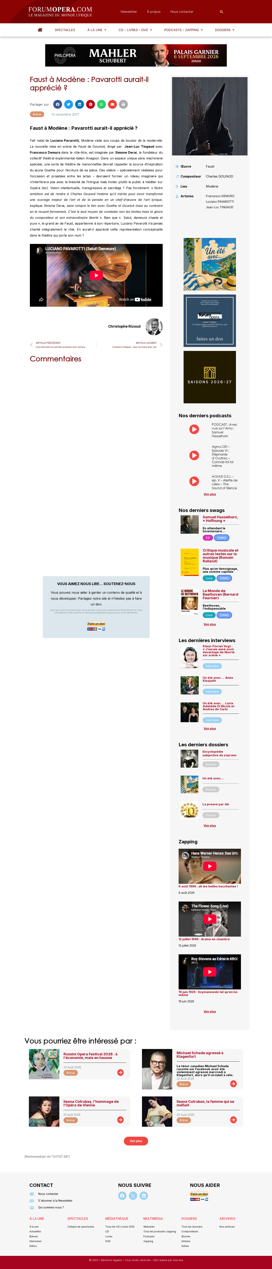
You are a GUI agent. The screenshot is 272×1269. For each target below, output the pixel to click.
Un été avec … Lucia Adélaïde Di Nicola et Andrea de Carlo (218, 706)
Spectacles (65, 30)
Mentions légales (112, 1260)
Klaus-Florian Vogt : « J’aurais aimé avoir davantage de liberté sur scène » (219, 650)
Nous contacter (181, 12)
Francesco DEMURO (220, 196)
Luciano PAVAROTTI (220, 201)
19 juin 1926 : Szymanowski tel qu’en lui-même (208, 993)
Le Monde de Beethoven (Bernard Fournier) (220, 594)
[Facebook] (122, 1195)
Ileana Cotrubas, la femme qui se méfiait (205, 1103)
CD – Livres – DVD (133, 30)
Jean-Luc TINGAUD (219, 207)
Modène (212, 186)
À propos (153, 12)
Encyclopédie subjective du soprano (220, 753)
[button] (97, 29)
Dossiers (223, 30)
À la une (95, 30)
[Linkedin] (144, 1195)
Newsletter (129, 12)
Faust (210, 166)
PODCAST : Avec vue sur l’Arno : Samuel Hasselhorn (224, 430)
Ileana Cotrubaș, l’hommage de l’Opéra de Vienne (91, 1103)
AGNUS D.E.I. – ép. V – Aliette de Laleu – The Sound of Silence (225, 482)
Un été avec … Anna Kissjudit (218, 679)
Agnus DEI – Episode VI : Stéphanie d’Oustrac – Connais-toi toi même (222, 456)
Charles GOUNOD (219, 176)
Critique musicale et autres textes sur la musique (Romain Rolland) (220, 555)
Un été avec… (213, 778)
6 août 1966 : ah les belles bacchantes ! (208, 886)
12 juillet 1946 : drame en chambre (204, 939)
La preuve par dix (216, 804)
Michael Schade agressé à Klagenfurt (200, 1055)
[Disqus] (96, 417)
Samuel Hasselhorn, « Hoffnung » (220, 519)
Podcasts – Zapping (181, 30)
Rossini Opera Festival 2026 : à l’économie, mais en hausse (90, 1056)
